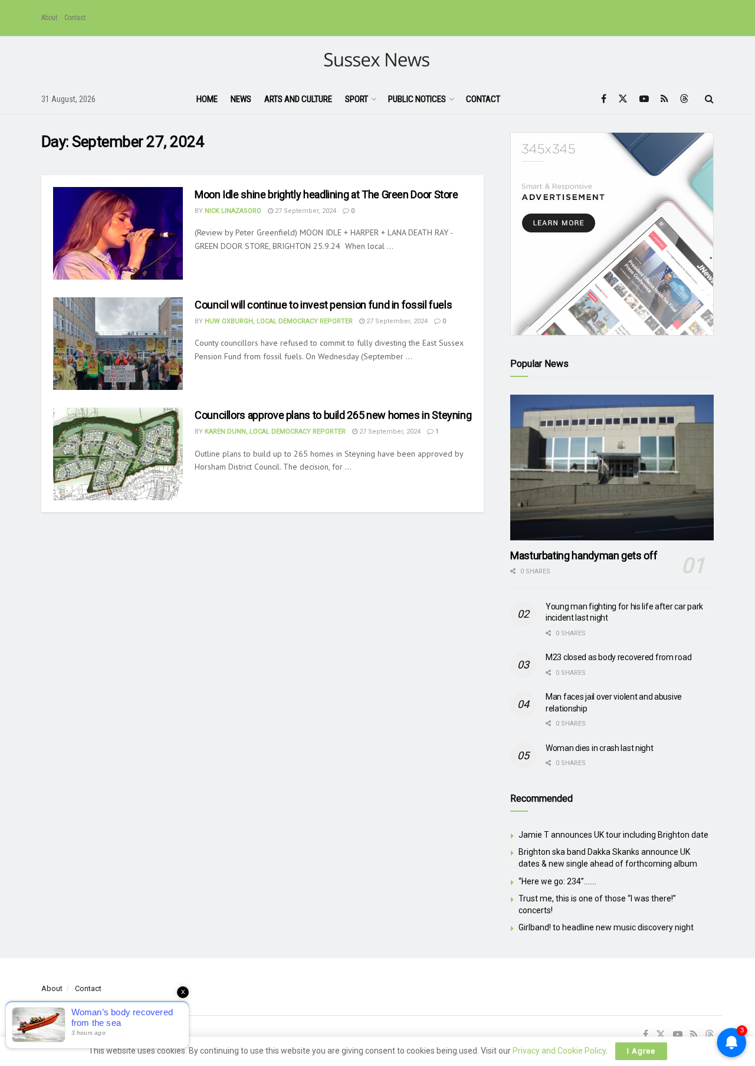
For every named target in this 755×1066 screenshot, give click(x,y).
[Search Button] (709, 99)
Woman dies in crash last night (600, 748)
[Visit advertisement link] (612, 234)
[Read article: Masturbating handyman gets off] (612, 467)
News (241, 99)
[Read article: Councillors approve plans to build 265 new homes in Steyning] (118, 454)
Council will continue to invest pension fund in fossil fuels (323, 305)
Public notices (417, 99)
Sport (356, 99)
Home (207, 99)
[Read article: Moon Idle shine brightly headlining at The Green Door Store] (118, 233)
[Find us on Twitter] (623, 99)
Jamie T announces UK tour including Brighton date (613, 834)
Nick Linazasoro (233, 211)
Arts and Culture (298, 99)
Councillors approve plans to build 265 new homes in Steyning (333, 415)
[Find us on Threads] (684, 99)
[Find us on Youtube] (644, 99)
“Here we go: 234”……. (557, 881)
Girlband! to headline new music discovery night (606, 927)
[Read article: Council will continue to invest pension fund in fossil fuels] (118, 343)
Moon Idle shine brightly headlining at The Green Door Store (326, 194)
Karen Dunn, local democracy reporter (275, 431)
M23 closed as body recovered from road (618, 657)
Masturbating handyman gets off (583, 555)
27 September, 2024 (304, 211)
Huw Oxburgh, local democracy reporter (279, 321)
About (49, 18)
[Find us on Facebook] (603, 99)
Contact (75, 18)
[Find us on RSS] (664, 99)
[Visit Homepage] (377, 60)
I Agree (641, 1051)
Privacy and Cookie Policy (559, 1050)
